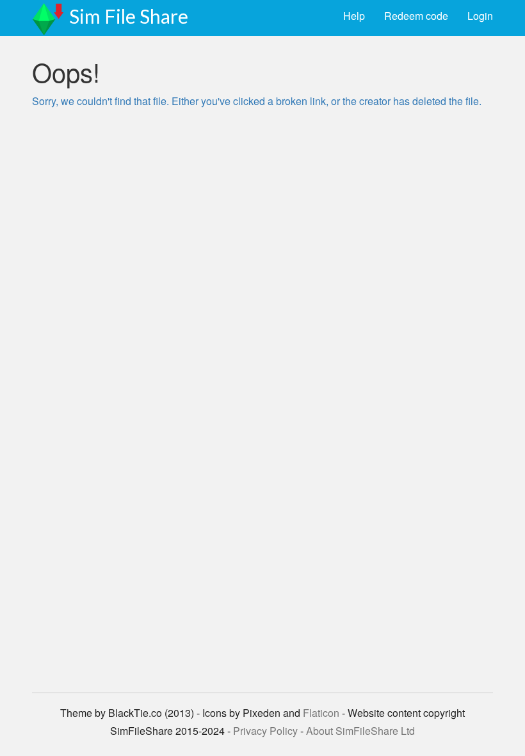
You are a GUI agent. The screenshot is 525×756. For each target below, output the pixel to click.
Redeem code (416, 15)
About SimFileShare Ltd (360, 730)
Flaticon (321, 712)
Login (480, 15)
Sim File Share (128, 16)
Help (354, 15)
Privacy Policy (265, 730)
